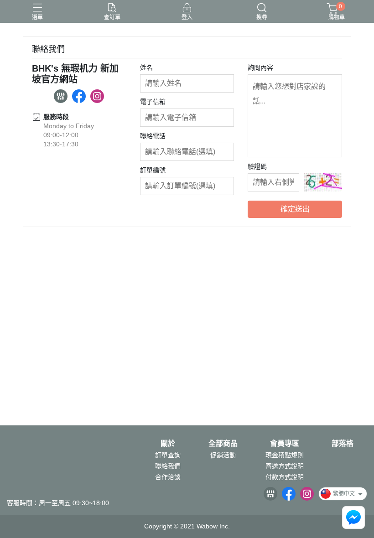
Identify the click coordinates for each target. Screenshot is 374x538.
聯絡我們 (168, 466)
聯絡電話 (153, 136)
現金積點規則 (284, 455)
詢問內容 (260, 67)
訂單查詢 (168, 455)
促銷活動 (223, 455)
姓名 (146, 67)
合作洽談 (168, 477)
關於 (168, 443)
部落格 (342, 443)
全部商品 (223, 443)
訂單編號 (153, 170)
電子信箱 (153, 101)
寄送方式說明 (284, 466)
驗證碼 (257, 166)
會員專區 (284, 443)
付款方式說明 (284, 477)
